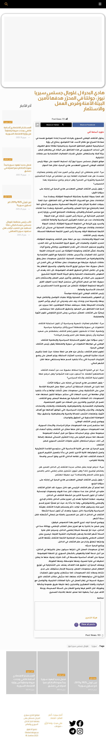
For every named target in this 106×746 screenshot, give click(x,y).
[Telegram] (72, 731)
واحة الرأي (7, 196)
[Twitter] (72, 723)
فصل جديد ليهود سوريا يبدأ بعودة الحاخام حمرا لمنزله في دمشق (17, 168)
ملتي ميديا (58, 723)
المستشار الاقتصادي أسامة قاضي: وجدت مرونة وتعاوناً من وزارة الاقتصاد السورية (17, 130)
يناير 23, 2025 (21, 235)
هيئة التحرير (91, 618)
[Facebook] (79, 723)
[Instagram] (79, 731)
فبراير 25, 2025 (21, 209)
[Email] (76, 625)
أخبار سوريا (8, 122)
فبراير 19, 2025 (21, 137)
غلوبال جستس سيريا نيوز (78, 646)
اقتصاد (53, 718)
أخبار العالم (7, 159)
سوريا (94, 646)
